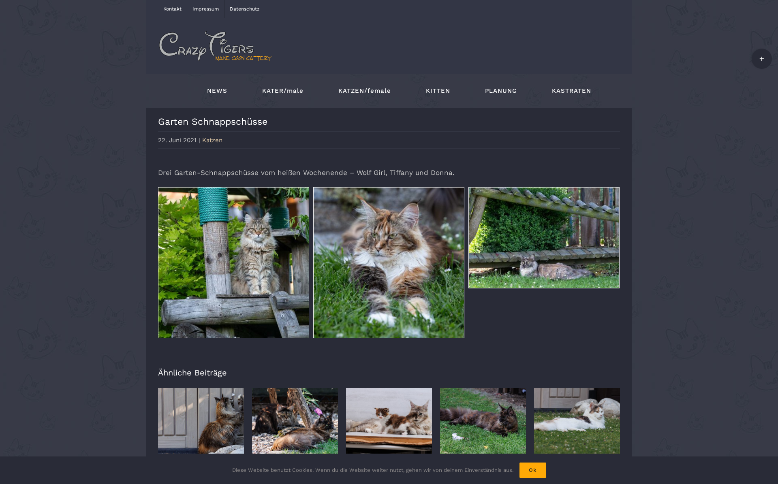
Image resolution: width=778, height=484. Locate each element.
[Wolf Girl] (233, 263)
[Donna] (544, 238)
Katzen (212, 140)
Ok (533, 470)
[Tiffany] (389, 263)
